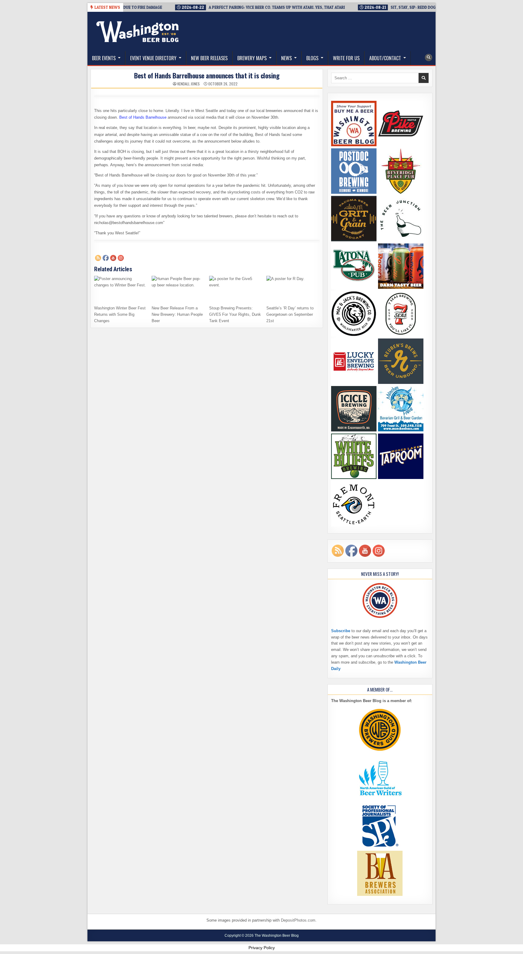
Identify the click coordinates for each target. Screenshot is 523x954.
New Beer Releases (209, 58)
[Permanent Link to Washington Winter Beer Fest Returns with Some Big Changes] (120, 289)
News (286, 58)
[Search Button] (428, 57)
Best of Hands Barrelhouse (142, 117)
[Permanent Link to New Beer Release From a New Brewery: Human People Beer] (178, 289)
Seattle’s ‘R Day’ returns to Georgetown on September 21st (290, 314)
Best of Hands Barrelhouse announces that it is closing (206, 75)
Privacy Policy (261, 947)
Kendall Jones (188, 84)
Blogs (312, 58)
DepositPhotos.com (298, 920)
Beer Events (104, 58)
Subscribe (340, 631)
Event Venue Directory (153, 58)
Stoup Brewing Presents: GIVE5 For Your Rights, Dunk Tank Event (235, 314)
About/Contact (385, 58)
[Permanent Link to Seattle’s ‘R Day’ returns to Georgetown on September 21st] (292, 289)
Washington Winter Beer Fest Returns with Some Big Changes (120, 314)
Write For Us (346, 58)
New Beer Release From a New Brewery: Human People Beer (177, 314)
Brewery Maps (252, 58)
